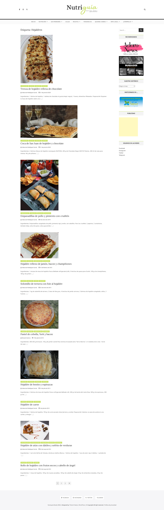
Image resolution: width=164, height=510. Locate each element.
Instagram (122, 150)
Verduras (45, 381)
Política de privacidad (110, 505)
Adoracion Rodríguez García (29, 92)
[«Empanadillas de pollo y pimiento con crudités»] (53, 226)
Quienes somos (100, 22)
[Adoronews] (131, 42)
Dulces (31, 86)
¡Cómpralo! (127, 22)
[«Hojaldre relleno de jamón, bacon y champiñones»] (32, 274)
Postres (45, 86)
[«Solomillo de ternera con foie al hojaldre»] (27, 294)
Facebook (122, 148)
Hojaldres (38, 86)
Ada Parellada (25, 442)
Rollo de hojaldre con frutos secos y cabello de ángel (47, 465)
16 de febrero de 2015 (46, 267)
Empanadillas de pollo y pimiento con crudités (44, 216)
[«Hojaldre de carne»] (33, 414)
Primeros (46, 331)
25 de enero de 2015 (45, 287)
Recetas (75, 22)
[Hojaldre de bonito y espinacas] (39, 351)
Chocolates (24, 86)
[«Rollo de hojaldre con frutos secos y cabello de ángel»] (26, 475)
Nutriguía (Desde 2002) (54, 505)
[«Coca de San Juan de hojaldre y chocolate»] (38, 153)
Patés (36, 281)
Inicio (33, 22)
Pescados (40, 213)
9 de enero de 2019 (45, 219)
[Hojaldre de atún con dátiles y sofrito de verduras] (34, 422)
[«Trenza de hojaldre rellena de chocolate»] (41, 99)
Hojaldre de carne (29, 404)
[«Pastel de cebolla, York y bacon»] (27, 344)
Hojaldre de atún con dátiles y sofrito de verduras (46, 445)
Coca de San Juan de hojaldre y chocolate (42, 143)
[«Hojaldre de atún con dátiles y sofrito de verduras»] (22, 455)
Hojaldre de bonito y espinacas (36, 384)
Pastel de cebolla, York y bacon (36, 334)
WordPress (82, 505)
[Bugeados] (131, 57)
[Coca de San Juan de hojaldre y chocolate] (48, 106)
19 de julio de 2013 (38, 338)
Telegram (122, 155)
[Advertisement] (128, 126)
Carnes (23, 261)
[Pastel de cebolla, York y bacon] (39, 301)
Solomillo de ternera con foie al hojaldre (41, 283)
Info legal (114, 22)
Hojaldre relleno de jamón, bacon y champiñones (46, 263)
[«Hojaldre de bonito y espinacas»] (25, 394)
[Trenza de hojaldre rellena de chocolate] (36, 36)
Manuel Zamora (26, 338)
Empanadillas (24, 213)
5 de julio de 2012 (45, 408)
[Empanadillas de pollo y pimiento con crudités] (39, 161)
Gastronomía (56, 22)
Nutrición (42, 22)
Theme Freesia (73, 505)
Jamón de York (38, 261)
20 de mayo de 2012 (45, 449)
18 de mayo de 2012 (45, 469)
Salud (67, 22)
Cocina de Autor (35, 442)
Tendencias (88, 22)
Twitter (121, 153)
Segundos (47, 213)
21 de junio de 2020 (45, 92)
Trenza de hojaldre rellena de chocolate (41, 88)
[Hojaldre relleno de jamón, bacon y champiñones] (39, 233)
